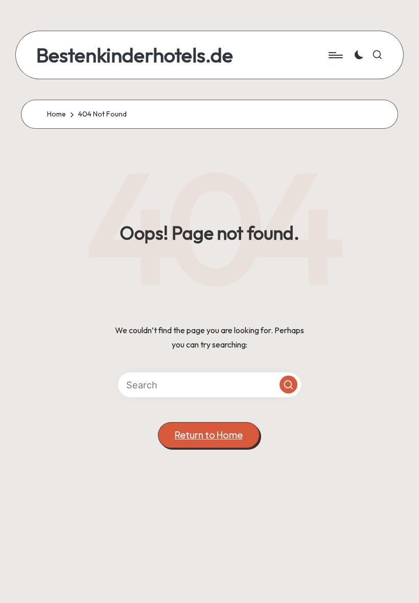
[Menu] (335, 55)
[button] (288, 384)
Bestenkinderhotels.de (134, 55)
